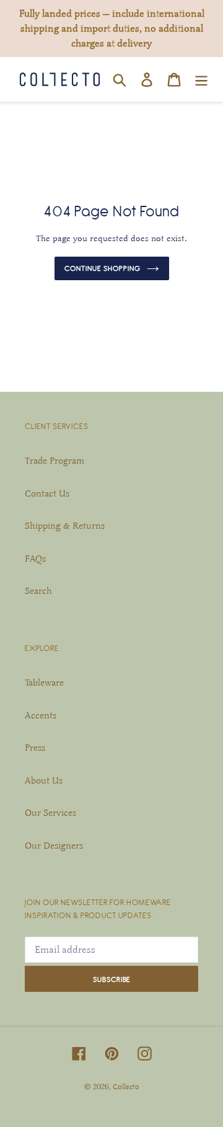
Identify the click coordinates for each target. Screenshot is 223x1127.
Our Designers (54, 845)
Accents (40, 715)
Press (35, 747)
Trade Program (54, 460)
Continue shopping (102, 268)
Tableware (44, 682)
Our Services (50, 812)
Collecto (126, 1086)
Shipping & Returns (65, 525)
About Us (44, 780)
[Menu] (201, 79)
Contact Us (47, 493)
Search (38, 590)
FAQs (35, 558)
